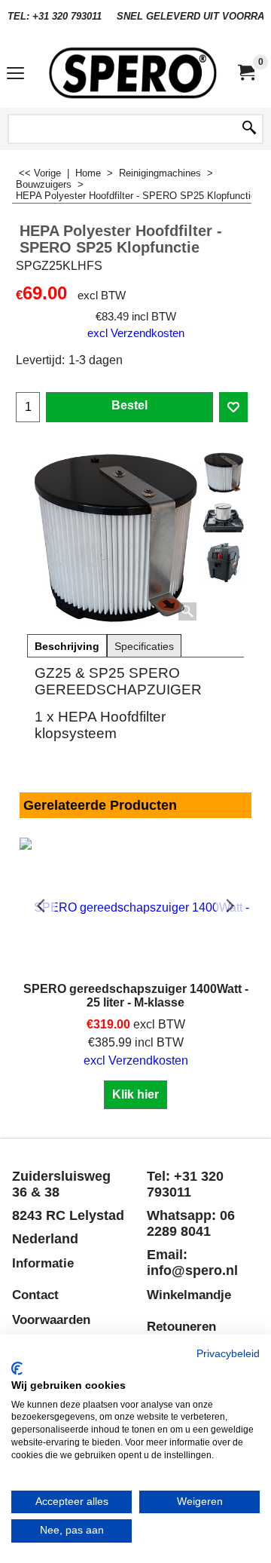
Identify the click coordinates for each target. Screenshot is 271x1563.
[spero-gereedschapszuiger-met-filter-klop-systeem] (223, 517)
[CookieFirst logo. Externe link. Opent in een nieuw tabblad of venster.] (17, 1368)
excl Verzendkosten (135, 333)
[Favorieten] (233, 407)
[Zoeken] (249, 129)
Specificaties (144, 646)
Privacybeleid (228, 1353)
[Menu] (15, 74)
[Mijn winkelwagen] (245, 72)
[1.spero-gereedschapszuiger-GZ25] (223, 563)
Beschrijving (67, 646)
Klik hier (135, 1094)
